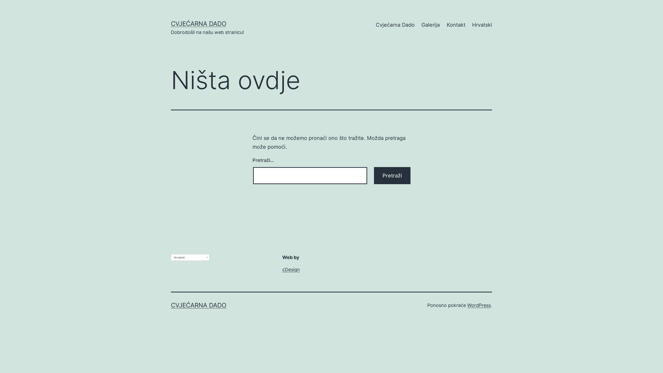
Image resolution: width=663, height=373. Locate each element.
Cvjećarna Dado (198, 23)
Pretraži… (263, 160)
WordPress (479, 305)
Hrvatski (482, 25)
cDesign (291, 269)
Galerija (430, 25)
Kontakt (456, 25)
